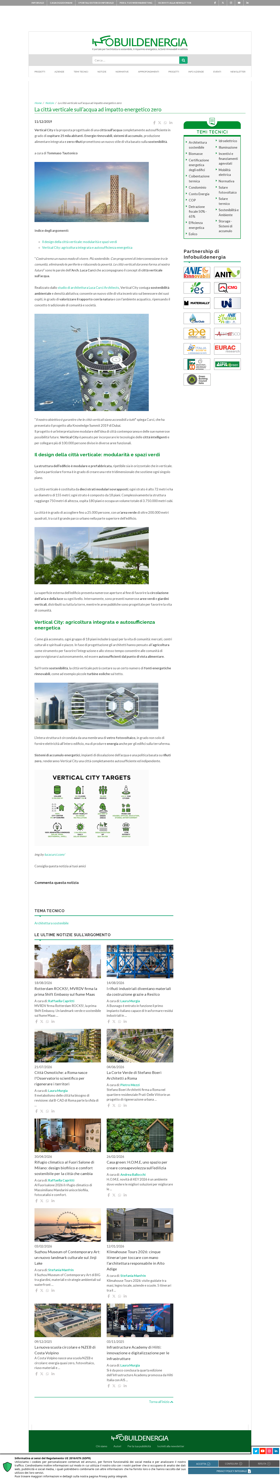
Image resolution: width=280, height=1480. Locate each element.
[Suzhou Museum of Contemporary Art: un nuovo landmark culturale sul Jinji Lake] (67, 1225)
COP (192, 200)
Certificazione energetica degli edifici (199, 165)
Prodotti (39, 71)
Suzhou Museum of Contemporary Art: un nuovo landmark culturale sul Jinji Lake (67, 1257)
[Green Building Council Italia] (197, 379)
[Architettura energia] (197, 333)
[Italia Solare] (197, 348)
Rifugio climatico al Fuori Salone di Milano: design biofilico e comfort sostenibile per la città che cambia (64, 1168)
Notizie (102, 71)
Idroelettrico (228, 141)
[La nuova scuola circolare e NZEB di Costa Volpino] (67, 1320)
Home (38, 103)
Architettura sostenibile (51, 923)
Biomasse (196, 154)
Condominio (197, 187)
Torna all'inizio (159, 1402)
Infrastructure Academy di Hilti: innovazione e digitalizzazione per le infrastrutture (138, 1353)
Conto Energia (199, 194)
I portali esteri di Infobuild (96, 2)
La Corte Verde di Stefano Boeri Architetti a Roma (134, 1075)
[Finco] (197, 364)
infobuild (37, 2)
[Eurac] (227, 348)
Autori (117, 1446)
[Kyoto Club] (197, 318)
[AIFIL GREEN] (227, 364)
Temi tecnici (81, 71)
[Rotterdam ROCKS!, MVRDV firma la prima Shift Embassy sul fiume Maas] (67, 961)
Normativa (226, 181)
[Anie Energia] (227, 318)
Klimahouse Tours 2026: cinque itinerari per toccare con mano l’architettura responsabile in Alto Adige (136, 1260)
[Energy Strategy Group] (197, 287)
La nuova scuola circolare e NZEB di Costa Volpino (65, 1350)
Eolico (193, 234)
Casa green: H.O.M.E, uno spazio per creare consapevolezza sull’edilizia (137, 1165)
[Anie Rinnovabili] (197, 272)
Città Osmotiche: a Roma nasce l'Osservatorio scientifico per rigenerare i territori (60, 1078)
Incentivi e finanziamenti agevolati (228, 158)
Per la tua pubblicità (139, 1446)
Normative (122, 71)
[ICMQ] (227, 287)
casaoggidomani (61, 2)
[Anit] (227, 272)
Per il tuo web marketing (136, 2)
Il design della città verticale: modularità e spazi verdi (79, 242)
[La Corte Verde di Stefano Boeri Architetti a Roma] (140, 1045)
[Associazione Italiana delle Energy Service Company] (227, 333)
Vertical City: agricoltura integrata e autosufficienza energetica (87, 247)
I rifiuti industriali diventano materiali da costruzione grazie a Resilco (139, 991)
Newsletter (238, 71)
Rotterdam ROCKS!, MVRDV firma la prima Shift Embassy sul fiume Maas (65, 991)
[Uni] (227, 303)
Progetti (173, 71)
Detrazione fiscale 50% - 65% (198, 211)
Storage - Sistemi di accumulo (225, 226)
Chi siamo (101, 1446)
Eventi (217, 71)
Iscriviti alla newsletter (174, 2)
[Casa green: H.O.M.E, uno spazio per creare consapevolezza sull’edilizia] (140, 1135)
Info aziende (196, 71)
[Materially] (197, 303)
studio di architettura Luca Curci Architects (88, 288)
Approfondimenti (148, 71)
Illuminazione (228, 147)
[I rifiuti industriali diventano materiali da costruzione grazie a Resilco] (140, 961)
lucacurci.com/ (54, 854)
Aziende (59, 71)
